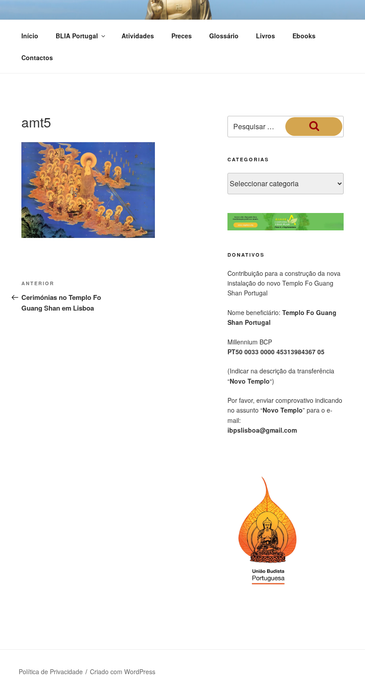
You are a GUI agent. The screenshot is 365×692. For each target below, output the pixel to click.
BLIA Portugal (77, 35)
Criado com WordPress (122, 671)
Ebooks (304, 35)
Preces (181, 35)
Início (29, 35)
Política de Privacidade (51, 671)
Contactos (37, 57)
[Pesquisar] (313, 126)
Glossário (224, 35)
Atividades (138, 35)
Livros (265, 35)
